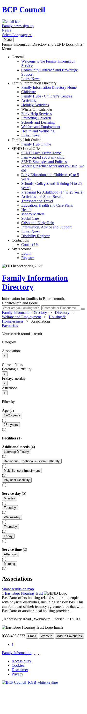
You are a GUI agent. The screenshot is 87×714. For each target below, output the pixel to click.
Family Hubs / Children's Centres (46, 96)
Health (26, 210)
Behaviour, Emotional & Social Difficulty (32, 461)
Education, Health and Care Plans (47, 205)
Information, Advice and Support (46, 227)
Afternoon (10, 554)
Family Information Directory (44, 109)
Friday (8, 536)
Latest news (30, 135)
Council (23, 9)
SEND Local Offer (48, 192)
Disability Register (35, 236)
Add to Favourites (69, 636)
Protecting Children (36, 118)
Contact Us (25, 242)
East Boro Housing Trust (24, 593)
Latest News (30, 79)
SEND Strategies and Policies (44, 162)
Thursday (10, 526)
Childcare (28, 92)
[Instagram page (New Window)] (38, 653)
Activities (28, 100)
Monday (9, 498)
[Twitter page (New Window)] (34, 653)
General (45, 68)
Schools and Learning (38, 122)
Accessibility (21, 661)
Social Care (30, 218)
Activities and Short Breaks (42, 197)
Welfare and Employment (40, 127)
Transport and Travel (37, 201)
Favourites (10, 326)
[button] (43, 334)
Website (46, 636)
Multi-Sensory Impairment (22, 470)
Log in (26, 253)
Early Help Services (36, 114)
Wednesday (12, 517)
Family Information (16, 653)
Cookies (18, 665)
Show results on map (18, 589)
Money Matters (32, 214)
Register (27, 258)
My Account (23, 253)
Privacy (17, 674)
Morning (9, 564)
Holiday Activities (35, 105)
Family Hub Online (31, 142)
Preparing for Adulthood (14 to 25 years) (52, 192)
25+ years (11, 425)
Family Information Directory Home (49, 87)
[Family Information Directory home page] (30, 682)
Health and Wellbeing (37, 131)
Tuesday (10, 508)
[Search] (83, 309)
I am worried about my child (43, 157)
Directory (62, 312)
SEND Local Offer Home (41, 153)
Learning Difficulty (16, 452)
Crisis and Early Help (37, 223)
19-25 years (12, 415)
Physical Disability (17, 480)
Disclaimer (20, 670)
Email (32, 636)
